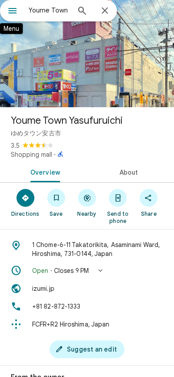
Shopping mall (31, 155)
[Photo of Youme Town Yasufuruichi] (87, 53)
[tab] (43, 171)
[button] (87, 271)
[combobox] (49, 10)
